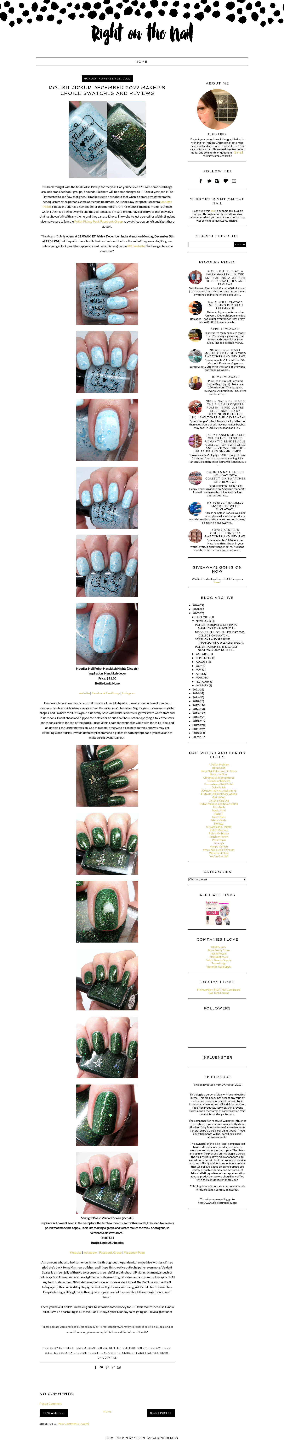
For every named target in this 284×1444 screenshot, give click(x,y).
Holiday (155, 1347)
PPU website (136, 246)
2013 (196, 721)
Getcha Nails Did (219, 800)
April (200, 673)
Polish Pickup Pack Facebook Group (98, 221)
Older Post (159, 1412)
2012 (196, 725)
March (201, 677)
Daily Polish (219, 787)
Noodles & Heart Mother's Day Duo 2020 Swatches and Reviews (225, 353)
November (204, 621)
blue (92, 1347)
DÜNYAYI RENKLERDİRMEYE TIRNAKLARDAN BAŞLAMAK (219, 792)
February (203, 681)
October (203, 653)
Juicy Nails (219, 807)
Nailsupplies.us (219, 956)
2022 (196, 613)
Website (75, 1252)
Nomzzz (218, 823)
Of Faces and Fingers (218, 826)
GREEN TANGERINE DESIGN (156, 1437)
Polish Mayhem (219, 830)
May (199, 669)
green (142, 1347)
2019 (196, 697)
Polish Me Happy (219, 833)
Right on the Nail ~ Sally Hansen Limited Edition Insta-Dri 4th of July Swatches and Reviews (225, 277)
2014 (196, 717)
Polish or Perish (218, 836)
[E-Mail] (238, 152)
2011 (196, 729)
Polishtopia (219, 839)
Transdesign (218, 963)
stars (164, 1352)
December (203, 617)
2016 (196, 709)
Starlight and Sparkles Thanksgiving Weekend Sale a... (219, 641)
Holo (166, 1347)
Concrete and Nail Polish (219, 784)
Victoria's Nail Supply (218, 966)
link (213, 210)
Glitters (129, 1347)
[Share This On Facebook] (96, 1369)
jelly (49, 1352)
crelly (102, 1347)
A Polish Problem (219, 764)
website (84, 693)
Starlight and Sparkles (140, 1352)
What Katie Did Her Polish (219, 849)
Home (141, 61)
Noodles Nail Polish (70, 1352)
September (204, 657)
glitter (115, 1347)
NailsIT (218, 813)
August (202, 661)
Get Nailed (218, 797)
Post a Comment (51, 1403)
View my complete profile (217, 155)
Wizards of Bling (219, 853)
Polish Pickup (98, 1352)
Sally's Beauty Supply (218, 960)
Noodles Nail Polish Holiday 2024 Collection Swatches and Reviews (225, 476)
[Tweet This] (101, 1369)
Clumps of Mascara (218, 780)
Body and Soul (218, 774)
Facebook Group (110, 1252)
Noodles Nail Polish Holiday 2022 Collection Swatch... (220, 633)
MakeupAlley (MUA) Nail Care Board (218, 989)
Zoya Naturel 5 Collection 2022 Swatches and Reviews (225, 533)
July (199, 665)
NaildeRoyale (219, 953)
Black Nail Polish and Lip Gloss (219, 771)
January (202, 685)
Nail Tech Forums (218, 992)
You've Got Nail (219, 856)
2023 (196, 609)
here (217, 582)
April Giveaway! (225, 329)
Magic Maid (219, 810)
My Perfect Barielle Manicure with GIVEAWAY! (225, 506)
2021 (196, 689)
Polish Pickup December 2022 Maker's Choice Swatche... (216, 626)
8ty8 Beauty (218, 947)
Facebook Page (134, 1252)
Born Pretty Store (219, 950)
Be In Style (218, 767)
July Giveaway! (225, 377)
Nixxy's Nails (218, 820)
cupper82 (217, 134)
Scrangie (219, 843)
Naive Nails (218, 817)
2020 (196, 693)
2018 (196, 701)
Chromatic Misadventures (219, 777)
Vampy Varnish (219, 846)
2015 (196, 713)
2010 (196, 732)
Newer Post (56, 1412)
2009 (196, 736)
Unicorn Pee (107, 1357)
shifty (116, 1352)
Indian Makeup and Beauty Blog (219, 803)
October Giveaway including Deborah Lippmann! (225, 305)
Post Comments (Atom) (73, 1423)
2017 (196, 705)
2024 (196, 605)
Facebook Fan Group (106, 693)
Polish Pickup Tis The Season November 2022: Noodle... (216, 648)
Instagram (128, 693)
